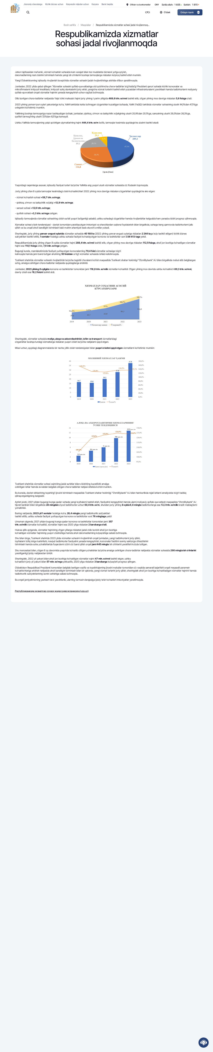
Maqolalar (86, 24)
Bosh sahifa (70, 24)
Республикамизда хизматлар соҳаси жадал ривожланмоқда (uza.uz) (52, 591)
